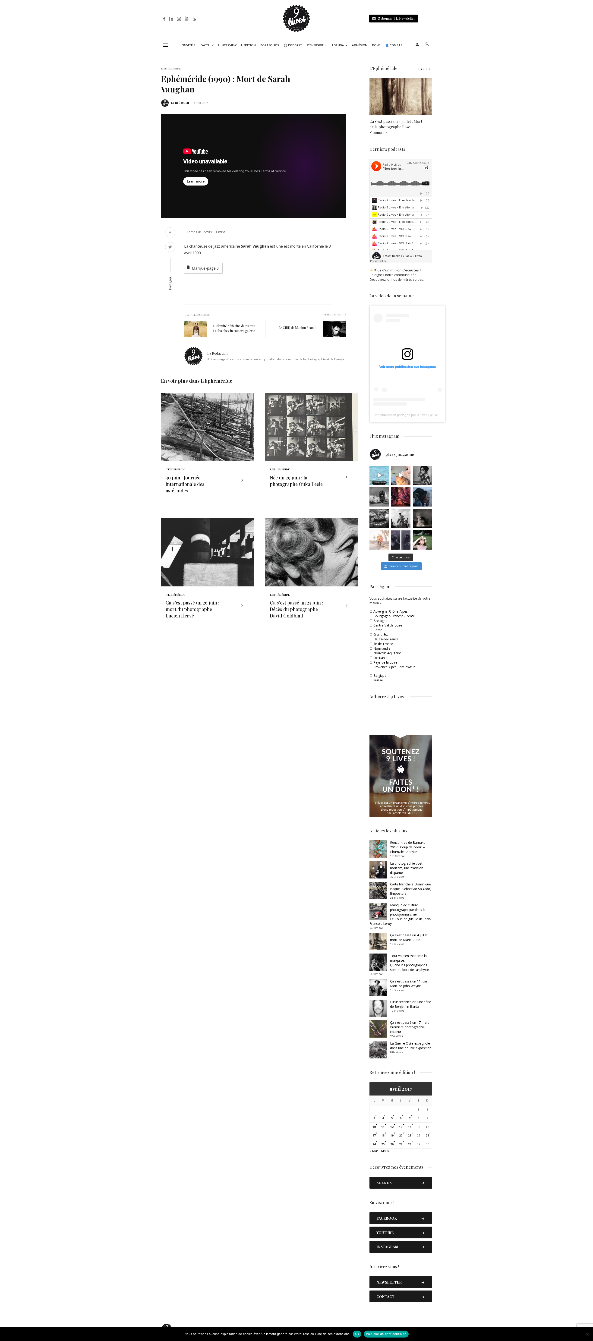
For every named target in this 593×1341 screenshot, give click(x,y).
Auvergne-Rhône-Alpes (390, 611)
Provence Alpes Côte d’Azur (394, 667)
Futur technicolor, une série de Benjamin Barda (410, 1004)
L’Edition (248, 45)
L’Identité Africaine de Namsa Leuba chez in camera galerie (234, 328)
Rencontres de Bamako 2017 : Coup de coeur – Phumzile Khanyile (408, 847)
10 (374, 1127)
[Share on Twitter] (170, 247)
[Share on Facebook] (170, 232)
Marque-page (205, 268)
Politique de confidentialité (386, 1334)
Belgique (379, 675)
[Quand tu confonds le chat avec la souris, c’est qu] (400, 475)
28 (409, 1144)
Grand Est (380, 634)
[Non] (587, 1334)
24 (374, 1144)
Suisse (378, 680)
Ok (357, 1334)
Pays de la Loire (385, 662)
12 (392, 1127)
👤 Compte (393, 45)
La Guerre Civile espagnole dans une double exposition (410, 1045)
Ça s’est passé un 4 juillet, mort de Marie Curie (409, 937)
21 (409, 1135)
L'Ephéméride (171, 68)
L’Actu (205, 45)
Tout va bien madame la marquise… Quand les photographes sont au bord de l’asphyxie (409, 963)
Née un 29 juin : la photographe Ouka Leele (296, 480)
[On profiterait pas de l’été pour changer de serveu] (379, 475)
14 (409, 1127)
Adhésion (359, 45)
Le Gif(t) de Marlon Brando (298, 327)
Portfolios (269, 45)
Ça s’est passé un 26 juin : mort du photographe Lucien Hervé (192, 609)
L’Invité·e (188, 45)
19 (392, 1135)
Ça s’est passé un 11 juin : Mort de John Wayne (409, 983)
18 (383, 1135)
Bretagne (380, 620)
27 (400, 1144)
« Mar (373, 1151)
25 (383, 1144)
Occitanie (380, 657)
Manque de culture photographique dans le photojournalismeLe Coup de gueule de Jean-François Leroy (400, 914)
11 (383, 1127)
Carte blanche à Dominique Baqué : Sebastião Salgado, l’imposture (410, 889)
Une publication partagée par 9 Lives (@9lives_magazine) (415, 415)
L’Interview (227, 45)
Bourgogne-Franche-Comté (394, 616)
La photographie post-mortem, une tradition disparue (407, 868)
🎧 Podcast (293, 45)
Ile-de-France (383, 644)
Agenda (337, 45)
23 (427, 1135)
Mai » (385, 1151)
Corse (377, 630)
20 (400, 1135)
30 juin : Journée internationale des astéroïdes (185, 484)
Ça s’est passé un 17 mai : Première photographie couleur (409, 1027)
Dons (376, 45)
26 (392, 1144)
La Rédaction (180, 102)
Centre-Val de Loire (387, 625)
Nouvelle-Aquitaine (387, 653)
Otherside (315, 45)
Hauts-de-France (385, 639)
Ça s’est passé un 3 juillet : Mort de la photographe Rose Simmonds (395, 127)
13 (400, 1127)
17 (374, 1135)
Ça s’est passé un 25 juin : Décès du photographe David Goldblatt (296, 609)
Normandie (381, 648)
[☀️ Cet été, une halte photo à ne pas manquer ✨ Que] (422, 475)
